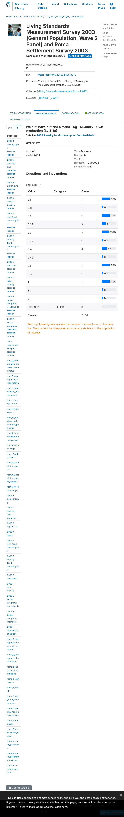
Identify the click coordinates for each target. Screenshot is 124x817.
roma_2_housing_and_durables (12, 670)
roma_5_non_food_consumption (13, 699)
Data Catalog (42, 6)
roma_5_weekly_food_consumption (13, 711)
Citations (87, 4)
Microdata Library (21, 6)
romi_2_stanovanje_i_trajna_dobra (13, 391)
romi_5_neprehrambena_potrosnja (13, 436)
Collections (70, 4)
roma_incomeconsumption (12, 769)
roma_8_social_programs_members (13, 757)
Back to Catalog (20, 787)
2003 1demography (13, 499)
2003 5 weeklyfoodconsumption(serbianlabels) (13, 246)
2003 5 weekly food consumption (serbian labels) (66, 135)
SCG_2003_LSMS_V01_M (57, 16)
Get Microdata (81, 56)
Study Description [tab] (20, 113)
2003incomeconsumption (12, 630)
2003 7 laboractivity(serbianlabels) (11, 284)
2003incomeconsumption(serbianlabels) (12, 348)
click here (61, 806)
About (55, 4)
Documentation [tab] (70, 113)
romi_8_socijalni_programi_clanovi (13, 478)
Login (113, 8)
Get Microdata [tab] (95, 113)
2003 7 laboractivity (10, 587)
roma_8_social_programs (13, 744)
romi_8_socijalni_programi (13, 466)
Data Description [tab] (46, 113)
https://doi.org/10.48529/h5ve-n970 (57, 74)
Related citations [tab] (20, 119)
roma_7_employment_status (13, 732)
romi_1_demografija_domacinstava (13, 379)
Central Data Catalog (24, 16)
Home (9, 16)
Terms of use (101, 6)
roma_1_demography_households (13, 658)
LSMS (40, 16)
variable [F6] (77, 16)
